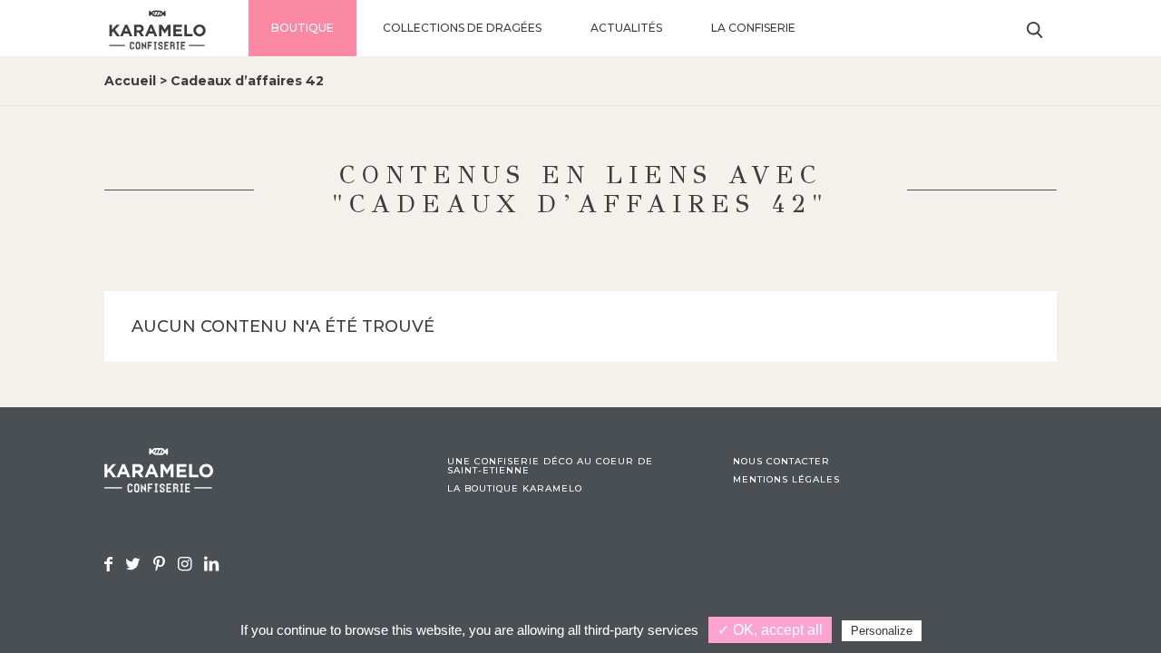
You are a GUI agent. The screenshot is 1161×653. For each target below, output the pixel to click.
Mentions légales (786, 479)
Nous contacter (781, 461)
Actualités (626, 27)
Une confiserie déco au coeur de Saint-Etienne (550, 466)
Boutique (302, 27)
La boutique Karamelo (514, 488)
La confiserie (753, 27)
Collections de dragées (462, 27)
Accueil (130, 81)
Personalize (881, 631)
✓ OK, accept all (770, 630)
